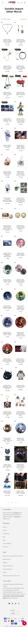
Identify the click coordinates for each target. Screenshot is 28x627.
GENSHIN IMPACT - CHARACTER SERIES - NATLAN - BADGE (7, 307)
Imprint (5, 572)
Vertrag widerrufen (7, 569)
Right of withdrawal (8, 565)
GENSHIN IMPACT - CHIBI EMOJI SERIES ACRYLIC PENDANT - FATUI (7, 413)
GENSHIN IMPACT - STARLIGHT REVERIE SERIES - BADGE (7, 280)
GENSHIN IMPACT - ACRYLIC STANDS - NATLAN (7, 146)
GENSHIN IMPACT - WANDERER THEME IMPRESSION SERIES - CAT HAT (7, 387)
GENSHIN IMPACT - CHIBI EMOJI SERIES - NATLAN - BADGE (7, 333)
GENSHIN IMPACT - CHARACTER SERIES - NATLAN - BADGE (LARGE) (20, 281)
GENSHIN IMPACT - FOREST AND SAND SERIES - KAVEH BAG (20, 93)
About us (5, 527)
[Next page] (19, 502)
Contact (5, 530)
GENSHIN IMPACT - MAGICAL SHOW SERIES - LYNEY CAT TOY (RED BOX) (20, 466)
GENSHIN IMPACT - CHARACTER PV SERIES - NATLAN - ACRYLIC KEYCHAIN (20, 173)
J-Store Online (12, 626)
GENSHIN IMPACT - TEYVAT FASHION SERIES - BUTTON (21, 439)
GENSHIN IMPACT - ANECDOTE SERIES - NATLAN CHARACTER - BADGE (7, 360)
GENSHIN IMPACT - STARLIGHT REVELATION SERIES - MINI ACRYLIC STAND (7, 200)
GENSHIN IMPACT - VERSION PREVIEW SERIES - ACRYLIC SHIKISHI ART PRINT (20, 147)
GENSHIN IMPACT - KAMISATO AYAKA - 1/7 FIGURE (7, 492)
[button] (2, 2)
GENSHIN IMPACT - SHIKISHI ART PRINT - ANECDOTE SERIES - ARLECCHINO (20, 360)
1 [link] (8, 502)
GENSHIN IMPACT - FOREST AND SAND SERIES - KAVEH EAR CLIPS (20, 41)
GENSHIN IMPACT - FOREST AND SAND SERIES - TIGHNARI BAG (7, 94)
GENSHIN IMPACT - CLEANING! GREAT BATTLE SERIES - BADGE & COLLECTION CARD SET (7, 228)
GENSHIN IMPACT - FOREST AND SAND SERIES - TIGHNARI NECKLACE (7, 41)
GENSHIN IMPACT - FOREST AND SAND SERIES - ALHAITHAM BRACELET (20, 67)
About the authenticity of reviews (11, 575)
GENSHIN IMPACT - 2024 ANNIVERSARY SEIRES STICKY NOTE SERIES (20, 413)
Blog (4, 540)
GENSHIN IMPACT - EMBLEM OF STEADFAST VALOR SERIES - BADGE (21, 308)
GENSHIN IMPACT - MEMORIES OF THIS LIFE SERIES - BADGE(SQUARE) (7, 255)
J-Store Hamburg (7, 543)
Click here (17, 516)
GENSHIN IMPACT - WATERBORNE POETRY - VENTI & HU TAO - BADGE (7, 440)
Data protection (7, 559)
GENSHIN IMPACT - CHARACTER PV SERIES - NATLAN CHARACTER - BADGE (20, 334)
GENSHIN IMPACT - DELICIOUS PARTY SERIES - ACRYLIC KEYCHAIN (7, 173)
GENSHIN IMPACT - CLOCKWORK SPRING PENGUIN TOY (20, 386)
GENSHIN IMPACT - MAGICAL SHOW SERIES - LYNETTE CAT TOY (7, 466)
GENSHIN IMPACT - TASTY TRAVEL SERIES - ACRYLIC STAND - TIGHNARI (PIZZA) (20, 120)
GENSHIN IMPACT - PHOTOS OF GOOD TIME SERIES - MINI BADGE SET (21, 227)
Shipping (5, 562)
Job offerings (6, 533)
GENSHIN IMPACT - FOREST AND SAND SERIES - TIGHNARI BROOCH (7, 67)
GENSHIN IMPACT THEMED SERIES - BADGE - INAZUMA (21, 254)
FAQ (4, 537)
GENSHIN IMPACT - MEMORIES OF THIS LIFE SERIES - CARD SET (7, 120)
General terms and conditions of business (13, 556)
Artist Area (5, 546)
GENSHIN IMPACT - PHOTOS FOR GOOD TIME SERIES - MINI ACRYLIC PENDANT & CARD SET (20, 200)
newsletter (16, 512)
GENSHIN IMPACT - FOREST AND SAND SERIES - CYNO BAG (20, 492)
